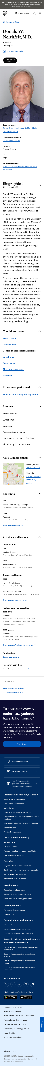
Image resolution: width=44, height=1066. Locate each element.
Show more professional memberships (18, 645)
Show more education (11, 525)
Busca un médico (12, 22)
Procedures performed (16, 387)
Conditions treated (14, 331)
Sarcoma (7, 375)
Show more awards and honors (15, 600)
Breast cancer (10, 338)
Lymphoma (8, 356)
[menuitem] (10, 60)
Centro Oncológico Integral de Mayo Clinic (20, 128)
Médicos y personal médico (13, 688)
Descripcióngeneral (10, 60)
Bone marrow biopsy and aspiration (20, 394)
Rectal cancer (9, 363)
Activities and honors (15, 537)
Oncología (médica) (10, 131)
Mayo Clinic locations (15, 457)
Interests (8, 406)
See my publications (11, 657)
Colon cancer (9, 344)
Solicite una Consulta (15, 51)
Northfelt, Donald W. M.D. (15, 692)
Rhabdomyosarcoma (13, 369)
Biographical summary (13, 185)
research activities (26, 669)
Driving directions (33, 467)
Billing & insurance (33, 476)
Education (9, 494)
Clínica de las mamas (11, 140)
